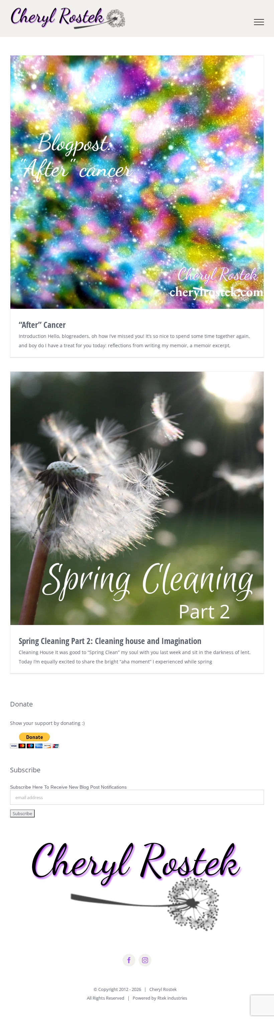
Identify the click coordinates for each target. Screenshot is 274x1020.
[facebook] (129, 960)
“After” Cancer (42, 324)
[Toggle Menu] (259, 22)
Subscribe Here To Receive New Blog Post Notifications (68, 787)
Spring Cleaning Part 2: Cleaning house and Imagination (110, 640)
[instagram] (145, 960)
